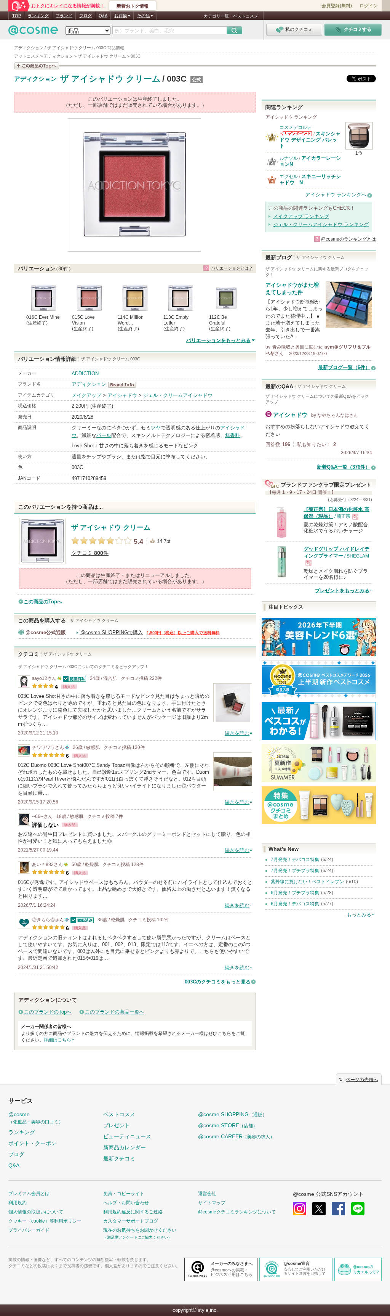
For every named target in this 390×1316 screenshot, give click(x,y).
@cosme (35, 1118)
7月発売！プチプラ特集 (295, 870)
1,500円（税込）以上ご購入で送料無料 (183, 632)
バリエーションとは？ (232, 268)
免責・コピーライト (123, 1193)
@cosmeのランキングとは (348, 239)
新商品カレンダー (124, 1147)
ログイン (369, 5)
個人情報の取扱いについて (35, 1212)
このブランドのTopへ (48, 1012)
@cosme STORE (227, 1125)
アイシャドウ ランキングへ (335, 195)
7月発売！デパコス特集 (295, 859)
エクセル (289, 176)
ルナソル (289, 158)
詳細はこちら (57, 1040)
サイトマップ (211, 1202)
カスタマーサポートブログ (130, 1221)
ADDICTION (85, 373)
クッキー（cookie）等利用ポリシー (45, 1221)
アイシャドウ (122, 395)
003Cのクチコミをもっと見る (218, 982)
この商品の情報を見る (36, 65)
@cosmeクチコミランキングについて (237, 1212)
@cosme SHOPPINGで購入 (111, 632)
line (357, 1208)
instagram (299, 1208)
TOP (16, 15)
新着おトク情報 (133, 6)
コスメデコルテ (296, 127)
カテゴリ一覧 (216, 16)
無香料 (232, 435)
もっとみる (359, 915)
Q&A (103, 15)
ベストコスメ (245, 16)
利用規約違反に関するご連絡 (133, 1212)
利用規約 (17, 1202)
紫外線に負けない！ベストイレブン (307, 881)
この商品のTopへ (43, 601)
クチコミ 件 (90, 553)
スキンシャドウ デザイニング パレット (310, 140)
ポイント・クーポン (32, 1143)
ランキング (38, 15)
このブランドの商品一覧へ (114, 1012)
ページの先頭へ (362, 1079)
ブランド (64, 15)
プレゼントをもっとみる (342, 590)
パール (103, 435)
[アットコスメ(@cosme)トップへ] (33, 32)
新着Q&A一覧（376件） (343, 467)
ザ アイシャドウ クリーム (110, 79)
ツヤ (156, 428)
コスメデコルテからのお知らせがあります (296, 133)
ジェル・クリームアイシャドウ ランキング (321, 224)
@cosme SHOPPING (232, 1114)
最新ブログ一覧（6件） (344, 367)
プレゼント (116, 1125)
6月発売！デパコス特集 (295, 903)
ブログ (85, 15)
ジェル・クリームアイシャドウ (178, 395)
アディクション (35, 79)
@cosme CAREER (236, 1136)
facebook (338, 1208)
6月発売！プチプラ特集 (295, 892)
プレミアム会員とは (29, 1193)
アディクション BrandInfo (124, 385)
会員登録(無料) (336, 5)
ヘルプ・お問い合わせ (126, 1202)
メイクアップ (86, 395)
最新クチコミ (119, 1158)
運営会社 (207, 1193)
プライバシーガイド (29, 1230)
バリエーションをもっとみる (218, 340)
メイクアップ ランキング (301, 216)
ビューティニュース (127, 1136)
